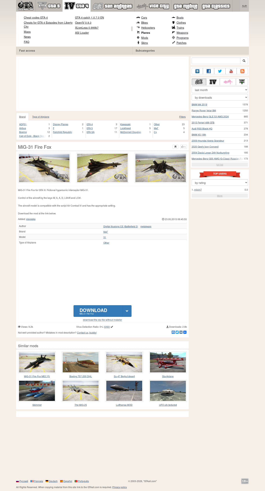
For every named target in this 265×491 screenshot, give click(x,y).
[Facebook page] (208, 71)
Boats (180, 17)
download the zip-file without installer (102, 319)
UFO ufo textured (168, 404)
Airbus (22, 128)
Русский (23, 481)
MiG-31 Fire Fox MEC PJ (37, 376)
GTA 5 (90, 128)
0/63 (107, 326)
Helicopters (148, 28)
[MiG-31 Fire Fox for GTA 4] (44, 168)
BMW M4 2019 (199, 104)
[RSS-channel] (242, 71)
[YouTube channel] (231, 71)
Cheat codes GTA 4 (36, 17)
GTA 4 (90, 124)
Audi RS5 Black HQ (202, 128)
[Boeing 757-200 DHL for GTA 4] (81, 362)
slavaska (31, 219)
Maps (27, 32)
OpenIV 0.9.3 (83, 22)
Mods (144, 38)
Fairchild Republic (62, 132)
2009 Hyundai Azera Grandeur (208, 140)
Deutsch (53, 481)
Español (67, 481)
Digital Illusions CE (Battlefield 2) (120, 226)
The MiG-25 (80, 404)
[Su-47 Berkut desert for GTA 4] (124, 362)
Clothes (181, 22)
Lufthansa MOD (124, 404)
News (27, 37)
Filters (182, 116)
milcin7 (198, 189)
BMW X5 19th (199, 134)
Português (83, 481)
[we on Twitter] (219, 71)
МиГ (156, 128)
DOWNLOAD (93, 311)
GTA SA (90, 132)
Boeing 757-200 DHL (80, 376)
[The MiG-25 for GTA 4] (81, 391)
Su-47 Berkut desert (124, 376)
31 (104, 237)
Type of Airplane (40, 116)
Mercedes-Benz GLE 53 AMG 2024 (210, 116)
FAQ (26, 42)
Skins (144, 43)
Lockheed (125, 128)
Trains (180, 28)
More (220, 195)
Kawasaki (125, 124)
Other (157, 124)
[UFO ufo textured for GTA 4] (168, 391)
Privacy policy (119, 487)
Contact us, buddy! (87, 332)
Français (38, 481)
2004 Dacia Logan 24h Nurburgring (210, 152)
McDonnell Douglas (130, 132)
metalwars (145, 226)
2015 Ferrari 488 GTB (203, 122)
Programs (183, 38)
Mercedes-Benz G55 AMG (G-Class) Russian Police (219, 158)
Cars (144, 17)
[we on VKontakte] (197, 71)
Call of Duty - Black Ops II (32, 135)
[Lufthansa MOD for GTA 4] (124, 391)
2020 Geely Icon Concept (205, 146)
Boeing (23, 132)
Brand (22, 116)
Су (155, 132)
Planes (145, 33)
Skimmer (37, 404)
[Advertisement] (103, 83)
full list (220, 164)
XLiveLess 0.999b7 (87, 28)
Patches (181, 43)
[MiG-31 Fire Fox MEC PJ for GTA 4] (37, 362)
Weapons (182, 33)
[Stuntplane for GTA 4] (168, 362)
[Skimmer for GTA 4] (37, 391)
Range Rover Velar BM (204, 110)
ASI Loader (82, 33)
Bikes (144, 22)
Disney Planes (60, 124)
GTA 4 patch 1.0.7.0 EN (89, 17)
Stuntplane (168, 376)
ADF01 (23, 124)
